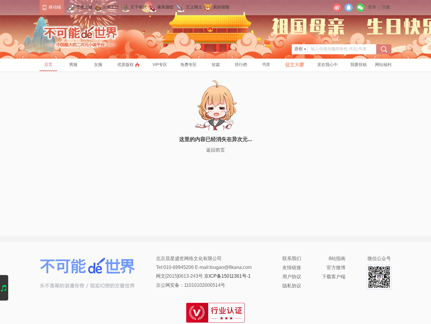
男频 (73, 65)
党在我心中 (327, 65)
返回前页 (215, 150)
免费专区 (188, 65)
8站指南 (337, 258)
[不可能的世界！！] (81, 26)
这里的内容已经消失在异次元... (215, 140)
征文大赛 (294, 64)
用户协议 (291, 276)
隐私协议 (291, 286)
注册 (386, 7)
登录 (372, 7)
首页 (48, 65)
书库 (266, 65)
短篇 (216, 65)
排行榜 (241, 65)
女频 (98, 65)
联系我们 (291, 258)
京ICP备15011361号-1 (227, 276)
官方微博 (336, 267)
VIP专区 (159, 65)
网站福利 (383, 65)
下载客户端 (333, 276)
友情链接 (291, 267)
